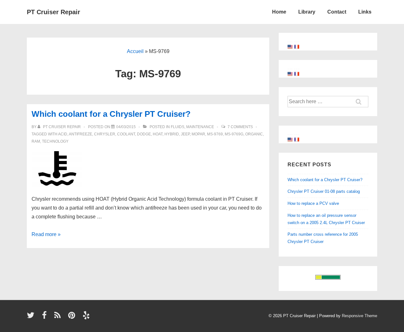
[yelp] (87, 317)
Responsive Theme (359, 315)
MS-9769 (215, 134)
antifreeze (80, 134)
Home (279, 12)
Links (364, 12)
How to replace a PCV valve (313, 203)
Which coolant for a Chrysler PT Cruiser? (111, 114)
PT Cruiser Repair (53, 12)
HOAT (158, 134)
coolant (126, 134)
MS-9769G (234, 134)
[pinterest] (73, 317)
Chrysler (104, 134)
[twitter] (32, 317)
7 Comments (240, 127)
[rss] (58, 317)
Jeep (185, 134)
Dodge (144, 134)
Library (306, 12)
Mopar (198, 134)
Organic (254, 134)
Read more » (46, 234)
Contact (336, 12)
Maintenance (200, 127)
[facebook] (46, 317)
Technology (55, 141)
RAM (36, 141)
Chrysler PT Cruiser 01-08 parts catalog (324, 191)
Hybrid (171, 134)
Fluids (177, 127)
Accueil (135, 51)
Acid (62, 134)
